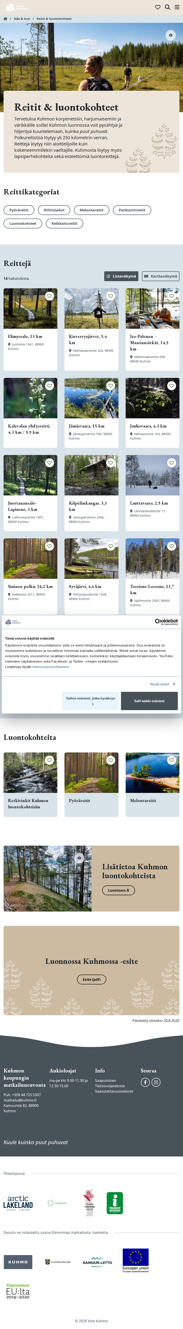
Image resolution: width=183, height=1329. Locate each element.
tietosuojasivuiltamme (50, 667)
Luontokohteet (22, 223)
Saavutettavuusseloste (114, 1091)
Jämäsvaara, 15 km (86, 426)
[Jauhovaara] (152, 398)
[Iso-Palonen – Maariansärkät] (152, 308)
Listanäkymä (124, 276)
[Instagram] (156, 1082)
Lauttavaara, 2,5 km (149, 503)
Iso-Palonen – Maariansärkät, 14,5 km (149, 342)
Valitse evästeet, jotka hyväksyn (90, 698)
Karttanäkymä (163, 276)
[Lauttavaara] (152, 475)
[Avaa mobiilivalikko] (177, 7)
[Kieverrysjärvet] (91, 308)
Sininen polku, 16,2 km (30, 586)
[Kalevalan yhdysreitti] (30, 398)
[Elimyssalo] (30, 308)
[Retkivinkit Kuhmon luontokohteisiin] (30, 772)
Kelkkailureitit (64, 223)
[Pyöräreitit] (91, 772)
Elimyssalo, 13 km (25, 336)
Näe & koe (22, 19)
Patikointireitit (132, 210)
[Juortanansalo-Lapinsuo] (30, 475)
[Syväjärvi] (91, 558)
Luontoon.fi (118, 890)
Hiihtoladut (54, 210)
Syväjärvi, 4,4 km (85, 586)
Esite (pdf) (91, 979)
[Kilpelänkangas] (91, 475)
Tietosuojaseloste (110, 1085)
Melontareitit (92, 210)
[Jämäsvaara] (91, 398)
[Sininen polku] (30, 558)
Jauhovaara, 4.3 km (148, 426)
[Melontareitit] (152, 772)
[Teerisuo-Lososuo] (152, 558)
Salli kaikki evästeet (149, 701)
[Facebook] (145, 1082)
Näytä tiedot (159, 684)
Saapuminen (105, 1080)
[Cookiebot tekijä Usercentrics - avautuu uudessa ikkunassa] (158, 622)
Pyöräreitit (19, 210)
